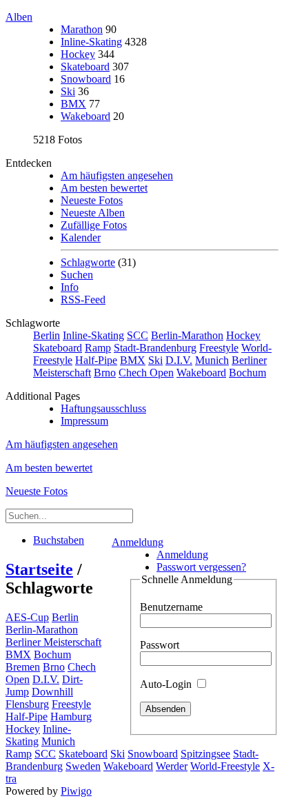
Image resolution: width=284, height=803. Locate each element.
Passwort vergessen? (201, 567)
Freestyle (219, 348)
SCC (137, 335)
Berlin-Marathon (187, 335)
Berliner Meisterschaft (53, 642)
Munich (212, 360)
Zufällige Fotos (94, 225)
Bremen (23, 667)
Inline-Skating (91, 42)
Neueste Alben (93, 212)
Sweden (83, 766)
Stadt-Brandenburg (155, 348)
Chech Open (146, 372)
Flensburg (27, 704)
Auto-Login (167, 684)
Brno (105, 372)
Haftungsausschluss (103, 408)
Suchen (77, 275)
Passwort (159, 645)
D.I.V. (178, 360)
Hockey (78, 54)
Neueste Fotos (92, 200)
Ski (68, 91)
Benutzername (171, 607)
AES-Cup (27, 617)
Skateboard (85, 66)
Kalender (81, 237)
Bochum (247, 372)
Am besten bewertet (104, 188)
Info (70, 287)
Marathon (82, 29)
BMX (73, 104)
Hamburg (71, 716)
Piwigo (76, 791)
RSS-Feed (83, 299)
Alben (19, 17)
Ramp (98, 348)
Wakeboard (85, 116)
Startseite (39, 569)
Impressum (84, 421)
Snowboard (86, 79)
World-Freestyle (225, 766)
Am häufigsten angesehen (117, 175)
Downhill (52, 692)
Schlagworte (88, 262)
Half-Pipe (96, 360)
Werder (171, 766)
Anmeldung (137, 542)
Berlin (46, 335)
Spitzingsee (205, 754)
